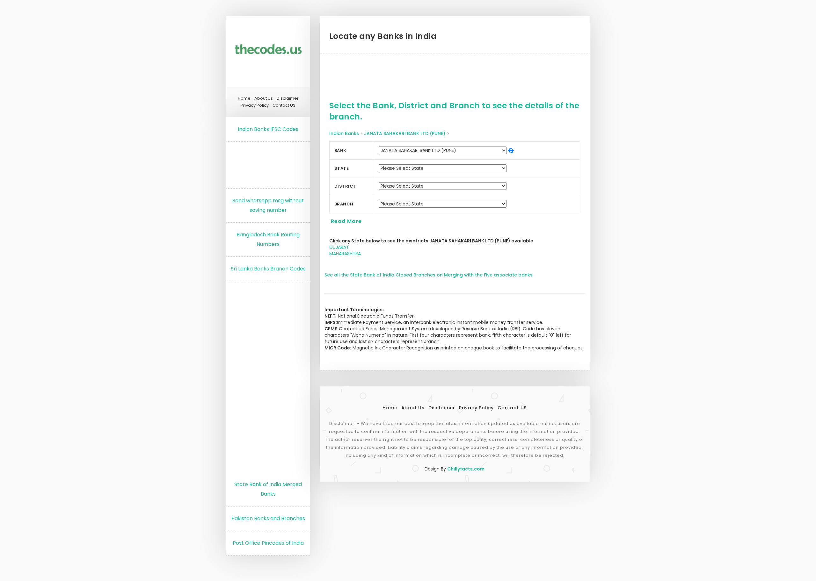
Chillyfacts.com (465, 469)
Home (244, 98)
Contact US (284, 105)
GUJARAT (339, 247)
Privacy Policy (255, 105)
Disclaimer (288, 98)
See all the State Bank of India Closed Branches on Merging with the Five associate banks (428, 275)
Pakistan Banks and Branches (268, 518)
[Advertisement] (268, 163)
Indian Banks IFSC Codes (268, 129)
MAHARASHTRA (345, 253)
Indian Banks (344, 133)
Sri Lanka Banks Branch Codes (268, 268)
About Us (263, 98)
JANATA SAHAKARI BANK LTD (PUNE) (404, 133)
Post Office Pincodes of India (268, 543)
